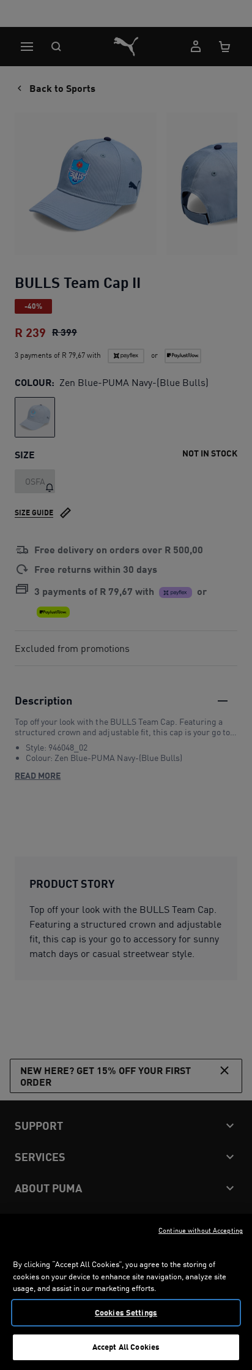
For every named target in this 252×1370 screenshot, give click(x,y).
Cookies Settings (126, 1312)
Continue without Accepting (200, 1230)
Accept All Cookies (126, 1347)
